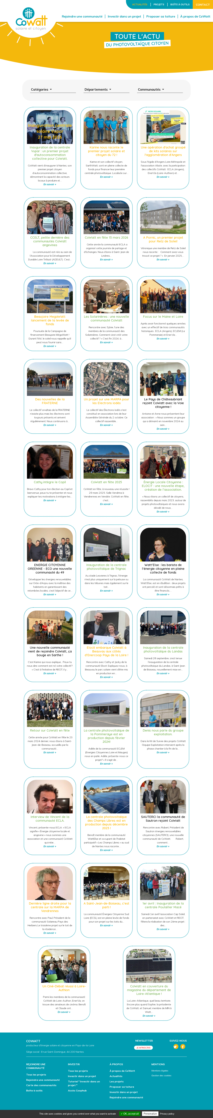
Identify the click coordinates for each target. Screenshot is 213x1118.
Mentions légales (159, 1070)
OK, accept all (131, 1113)
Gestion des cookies (161, 1075)
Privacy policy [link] (167, 1113)
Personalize (150, 1113)
